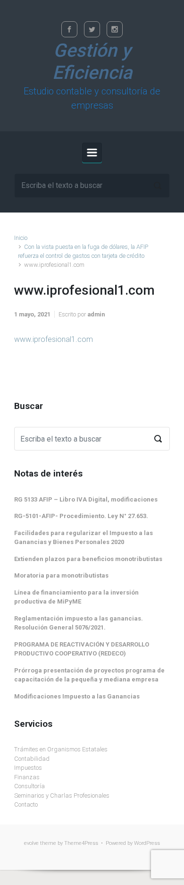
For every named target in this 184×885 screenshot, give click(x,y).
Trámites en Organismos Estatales (61, 749)
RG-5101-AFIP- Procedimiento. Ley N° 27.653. (81, 515)
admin (96, 314)
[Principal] (92, 152)
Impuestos (28, 767)
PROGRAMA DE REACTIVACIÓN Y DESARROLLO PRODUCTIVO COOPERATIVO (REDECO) (81, 649)
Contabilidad (32, 758)
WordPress (147, 843)
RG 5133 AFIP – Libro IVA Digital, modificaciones (86, 499)
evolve (31, 843)
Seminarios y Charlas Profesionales (61, 795)
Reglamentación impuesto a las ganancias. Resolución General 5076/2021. (78, 623)
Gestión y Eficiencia (92, 62)
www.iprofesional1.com (53, 339)
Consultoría (29, 786)
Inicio (20, 237)
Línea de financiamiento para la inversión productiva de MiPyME (76, 597)
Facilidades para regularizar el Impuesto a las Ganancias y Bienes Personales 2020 (83, 537)
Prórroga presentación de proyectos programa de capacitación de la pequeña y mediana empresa (89, 675)
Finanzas (27, 777)
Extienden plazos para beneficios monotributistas (88, 558)
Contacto (26, 804)
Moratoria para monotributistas (61, 575)
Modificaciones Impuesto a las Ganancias (77, 696)
